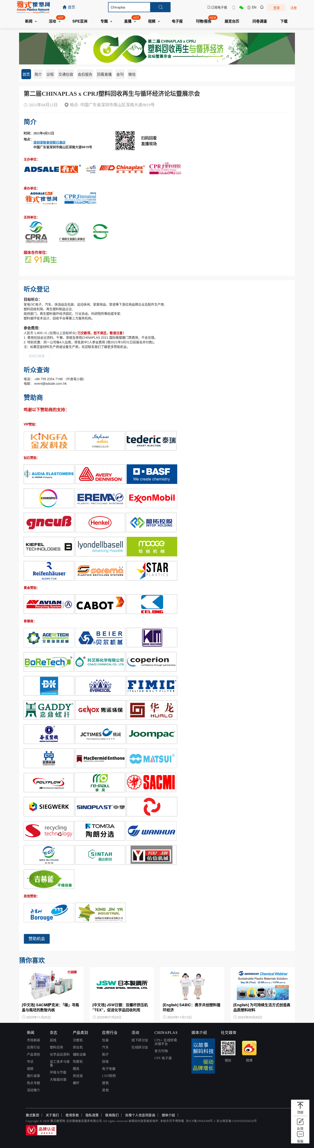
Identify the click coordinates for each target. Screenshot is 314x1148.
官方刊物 (161, 1051)
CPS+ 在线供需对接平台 (165, 1042)
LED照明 (109, 1076)
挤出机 (78, 1047)
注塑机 (78, 1040)
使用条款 (72, 1115)
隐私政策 (92, 1115)
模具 (76, 1068)
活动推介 (33, 1090)
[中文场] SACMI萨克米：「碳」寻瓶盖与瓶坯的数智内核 (50, 1007)
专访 (30, 1061)
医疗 (105, 1054)
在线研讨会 (139, 1047)
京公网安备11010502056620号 (237, 1121)
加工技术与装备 (60, 1063)
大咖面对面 (58, 1079)
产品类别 (33, 1054)
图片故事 (33, 1076)
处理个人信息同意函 (140, 1115)
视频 (30, 1068)
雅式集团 (32, 1115)
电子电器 (108, 1068)
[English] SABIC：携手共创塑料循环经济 (191, 1007)
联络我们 (112, 1115)
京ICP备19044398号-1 (201, 1121)
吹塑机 (78, 1061)
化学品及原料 (60, 1054)
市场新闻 (33, 1040)
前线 (53, 1040)
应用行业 (33, 1047)
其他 (105, 1090)
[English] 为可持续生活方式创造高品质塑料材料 (261, 1007)
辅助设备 (79, 1054)
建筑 (105, 1083)
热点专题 (33, 1083)
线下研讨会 (139, 1040)
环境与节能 (58, 1072)
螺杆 (76, 1083)
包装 (105, 1040)
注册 (293, 7)
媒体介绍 (168, 1115)
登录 (276, 7)
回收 (105, 1061)
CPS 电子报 (163, 1058)
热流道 (78, 1076)
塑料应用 (56, 1047)
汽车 (105, 1047)
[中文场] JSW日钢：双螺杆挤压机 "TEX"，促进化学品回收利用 (120, 1007)
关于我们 (52, 1115)
